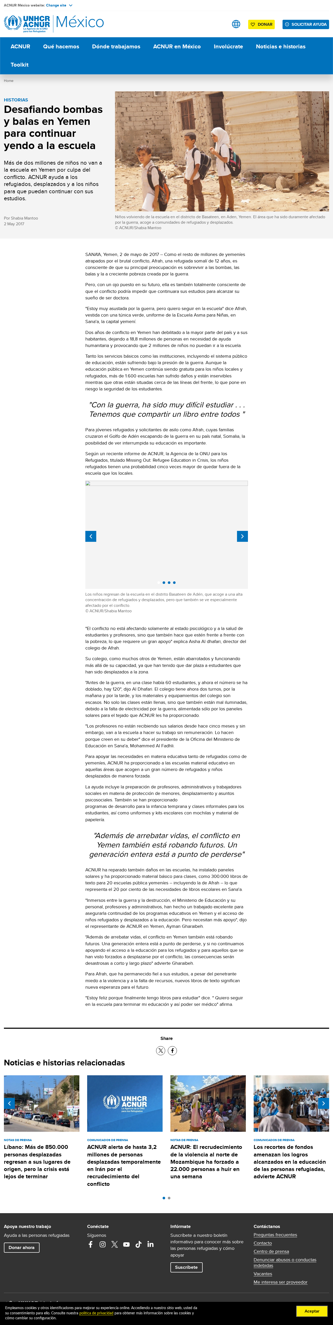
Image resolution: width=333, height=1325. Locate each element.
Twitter (114, 1244)
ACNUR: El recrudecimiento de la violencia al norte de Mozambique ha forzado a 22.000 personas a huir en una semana (206, 1162)
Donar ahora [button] (22, 1247)
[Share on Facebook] (172, 1050)
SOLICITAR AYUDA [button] (309, 24)
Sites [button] (236, 24)
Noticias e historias (280, 46)
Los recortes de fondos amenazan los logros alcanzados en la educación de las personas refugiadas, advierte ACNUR (290, 1162)
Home (9, 80)
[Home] (40, 24)
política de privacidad (96, 1313)
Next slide (242, 536)
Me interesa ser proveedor (281, 1282)
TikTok (138, 1244)
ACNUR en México (177, 46)
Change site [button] (56, 5)
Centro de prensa (271, 1251)
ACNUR (20, 46)
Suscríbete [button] (186, 1267)
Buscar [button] (219, 24)
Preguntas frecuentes (275, 1235)
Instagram (102, 1244)
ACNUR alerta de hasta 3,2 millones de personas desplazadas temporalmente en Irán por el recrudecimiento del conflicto (124, 1165)
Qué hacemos (61, 46)
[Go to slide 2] (170, 1199)
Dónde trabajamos (116, 46)
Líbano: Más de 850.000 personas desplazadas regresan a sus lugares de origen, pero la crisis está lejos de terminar (37, 1162)
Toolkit (19, 64)
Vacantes (263, 1274)
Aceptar (312, 1311)
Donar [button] (265, 24)
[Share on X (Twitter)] (160, 1050)
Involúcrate (228, 46)
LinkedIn (150, 1244)
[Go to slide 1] (165, 1199)
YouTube (126, 1244)
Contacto (263, 1243)
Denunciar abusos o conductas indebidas (285, 1262)
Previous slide (90, 536)
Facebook (90, 1244)
